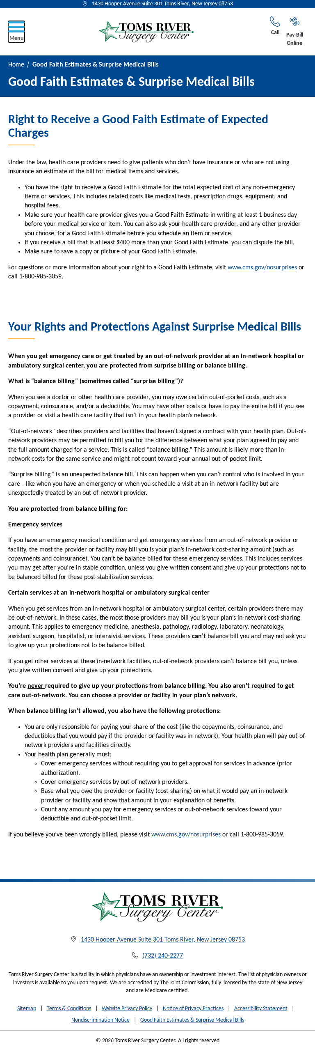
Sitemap (26, 1009)
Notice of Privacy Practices (193, 1009)
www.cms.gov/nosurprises (262, 267)
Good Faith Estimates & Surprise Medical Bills (192, 1020)
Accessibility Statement (261, 1009)
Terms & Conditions (69, 1009)
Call (275, 33)
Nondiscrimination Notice (100, 1020)
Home (16, 65)
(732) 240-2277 (162, 956)
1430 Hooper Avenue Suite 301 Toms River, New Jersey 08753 (162, 4)
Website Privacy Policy (127, 1009)
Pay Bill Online (294, 39)
